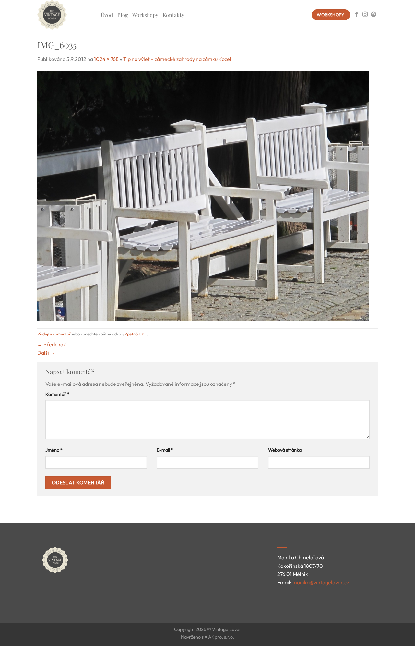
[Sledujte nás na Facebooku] (356, 15)
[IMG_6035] (203, 195)
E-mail (165, 450)
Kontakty (173, 14)
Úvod (107, 14)
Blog (122, 14)
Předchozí (52, 344)
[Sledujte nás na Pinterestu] (373, 15)
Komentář (57, 394)
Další (46, 352)
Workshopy (145, 14)
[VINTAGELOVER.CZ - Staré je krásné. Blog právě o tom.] (64, 15)
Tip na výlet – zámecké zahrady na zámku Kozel (177, 59)
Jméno (54, 450)
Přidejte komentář (54, 333)
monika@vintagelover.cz (320, 582)
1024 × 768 (106, 59)
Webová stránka (285, 450)
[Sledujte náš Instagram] (365, 15)
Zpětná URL (136, 333)
